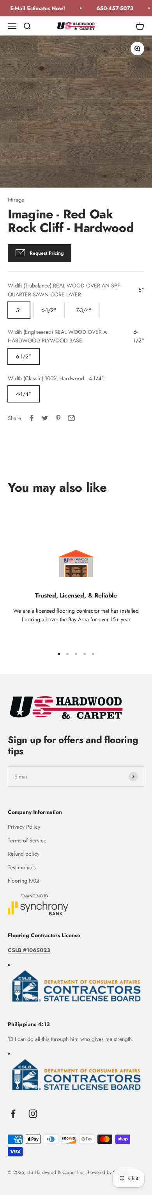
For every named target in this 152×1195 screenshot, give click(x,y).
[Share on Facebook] (31, 418)
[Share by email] (71, 418)
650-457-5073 (112, 8)
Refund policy (23, 854)
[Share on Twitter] (44, 418)
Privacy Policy (24, 827)
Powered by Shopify (108, 1172)
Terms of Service (27, 840)
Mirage (16, 200)
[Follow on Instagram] (33, 1113)
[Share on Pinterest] (58, 418)
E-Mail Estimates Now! (35, 8)
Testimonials (22, 867)
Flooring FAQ (23, 881)
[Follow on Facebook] (13, 1113)
